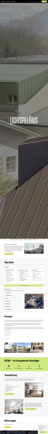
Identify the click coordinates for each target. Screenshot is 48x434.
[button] (34, 248)
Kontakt (40, 1)
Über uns (35, 1)
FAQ (37, 1)
